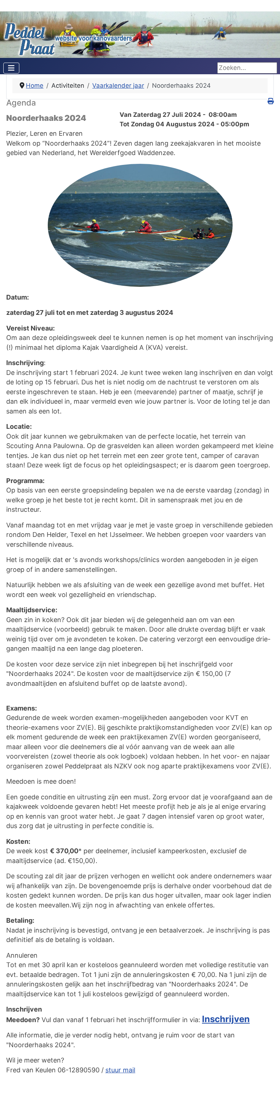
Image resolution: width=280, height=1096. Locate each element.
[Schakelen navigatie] (11, 68)
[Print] (271, 101)
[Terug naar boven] (267, 1082)
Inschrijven (226, 1019)
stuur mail (120, 1070)
